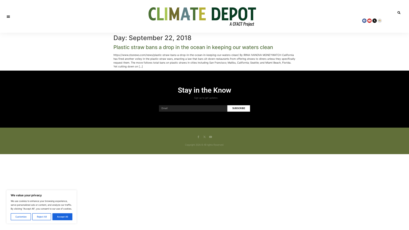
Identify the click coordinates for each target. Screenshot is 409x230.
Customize (21, 216)
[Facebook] (364, 21)
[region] (41, 207)
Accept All (62, 216)
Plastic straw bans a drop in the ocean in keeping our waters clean (193, 47)
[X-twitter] (374, 21)
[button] (8, 16)
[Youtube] (369, 21)
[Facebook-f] (198, 137)
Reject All (42, 216)
